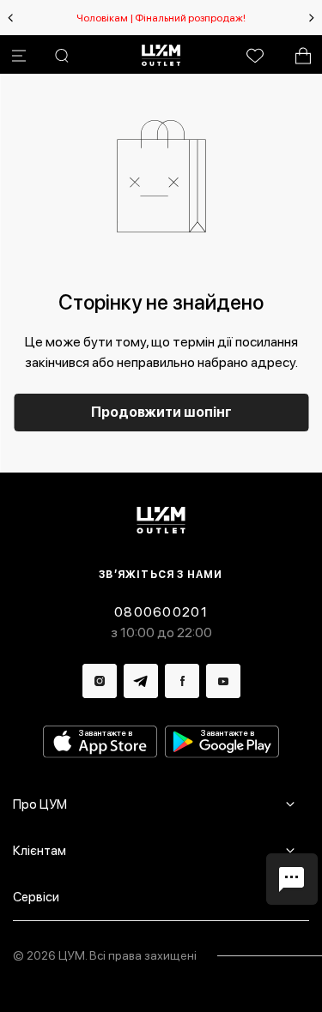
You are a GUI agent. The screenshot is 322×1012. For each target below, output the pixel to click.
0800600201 (161, 612)
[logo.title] (161, 520)
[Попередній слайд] (10, 18)
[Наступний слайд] (311, 18)
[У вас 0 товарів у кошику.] (303, 55)
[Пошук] (62, 55)
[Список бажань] (255, 55)
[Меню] (19, 55)
